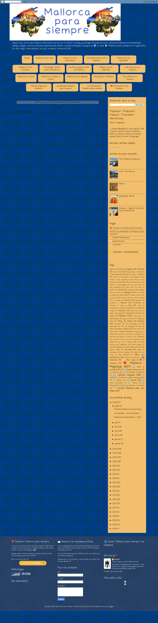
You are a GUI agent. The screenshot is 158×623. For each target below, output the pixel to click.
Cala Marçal (135, 280)
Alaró (111, 269)
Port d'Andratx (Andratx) (129, 159)
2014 (114, 495)
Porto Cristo (136, 329)
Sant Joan (132, 342)
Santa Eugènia (137, 345)
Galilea (122, 306)
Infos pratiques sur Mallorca (39, 87)
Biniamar (141, 272)
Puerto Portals (125, 331)
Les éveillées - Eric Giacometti (126, 413)
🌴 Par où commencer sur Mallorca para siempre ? (127, 232)
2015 (114, 491)
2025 (114, 449)
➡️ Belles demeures (132, 369)
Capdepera (127, 292)
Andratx (141, 269)
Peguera (124, 319)
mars (117, 435)
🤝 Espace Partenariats (120, 237)
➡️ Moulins (117, 380)
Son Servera (124, 355)
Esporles (138, 300)
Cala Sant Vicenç (136, 285)
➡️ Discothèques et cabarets (133, 372)
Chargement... (115, 147)
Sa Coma (125, 339)
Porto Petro (113, 332)
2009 (115, 516)
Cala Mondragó (134, 282)
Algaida (130, 269)
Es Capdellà (117, 300)
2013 (114, 499)
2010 (114, 512)
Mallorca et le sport (26, 76)
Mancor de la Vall (136, 311)
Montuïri (139, 313)
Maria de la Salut (116, 313)
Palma (122, 183)
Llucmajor (138, 308)
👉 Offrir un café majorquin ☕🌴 (32, 563)
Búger (134, 274)
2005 (114, 524)
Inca (130, 305)
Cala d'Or (129, 287)
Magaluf (112, 311)
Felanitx (124, 303)
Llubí (129, 308)
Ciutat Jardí (140, 293)
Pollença (141, 321)
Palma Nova (137, 316)
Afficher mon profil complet (113, 571)
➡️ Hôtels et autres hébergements (131, 377)
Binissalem (116, 274)
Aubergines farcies (127, 196)
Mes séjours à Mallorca (104, 76)
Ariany (115, 272)
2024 (114, 453)
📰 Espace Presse (117, 241)
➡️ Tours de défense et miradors (131, 385)
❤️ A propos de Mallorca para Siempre (126, 228)
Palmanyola (114, 318)
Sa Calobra (115, 339)
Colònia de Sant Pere (137, 295)
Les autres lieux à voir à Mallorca (97, 59)
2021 (114, 466)
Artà (122, 272)
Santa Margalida (116, 347)
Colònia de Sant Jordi (120, 295)
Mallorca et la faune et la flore (50, 78)
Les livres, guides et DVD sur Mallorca (79, 68)
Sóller (137, 354)
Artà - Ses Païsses (127, 171)
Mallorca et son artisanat (25, 68)
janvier (118, 443)
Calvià (120, 290)
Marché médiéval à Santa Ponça (128, 409)
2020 (114, 470)
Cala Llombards (122, 280)
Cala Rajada (122, 285)
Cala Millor (122, 282)
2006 (115, 520)
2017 (114, 482)
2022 (114, 461)
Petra (132, 318)
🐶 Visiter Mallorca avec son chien (127, 390)
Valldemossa (115, 357)
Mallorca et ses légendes (77, 76)
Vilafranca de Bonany (132, 357)
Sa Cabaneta (139, 336)
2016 (114, 486)
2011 (114, 507)
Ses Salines (125, 352)
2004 (114, 528)
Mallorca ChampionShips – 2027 (127, 417)
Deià (142, 298)
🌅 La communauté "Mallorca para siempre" (92, 87)
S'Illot (129, 337)
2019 (114, 474)
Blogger (110, 606)
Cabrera (141, 274)
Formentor (137, 303)
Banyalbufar (131, 272)
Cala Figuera (135, 277)
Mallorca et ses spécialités (123, 59)
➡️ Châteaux (114, 372)
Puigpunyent (138, 332)
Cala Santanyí (115, 287)
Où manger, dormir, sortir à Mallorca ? (52, 68)
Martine (116, 559)
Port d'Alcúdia (131, 324)
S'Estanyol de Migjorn (117, 337)
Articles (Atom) (26, 112)
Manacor (122, 310)
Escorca (127, 300)
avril (117, 431)
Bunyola (126, 274)
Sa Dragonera (134, 339)
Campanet (131, 290)
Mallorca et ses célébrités (105, 68)
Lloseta (122, 308)
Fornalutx (113, 306)
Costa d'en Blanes (126, 298)
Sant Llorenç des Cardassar (127, 343)
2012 (114, 503)
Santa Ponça (115, 349)
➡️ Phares (132, 383)
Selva (139, 349)
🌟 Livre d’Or (115, 245)
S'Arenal (121, 334)
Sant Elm (121, 342)
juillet (117, 406)
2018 (114, 478)
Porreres (117, 324)
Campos (141, 290)
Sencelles (113, 352)
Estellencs (113, 303)
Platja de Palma (125, 321)
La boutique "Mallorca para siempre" (66, 87)
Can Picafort (116, 293)
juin (116, 422)
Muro (112, 316)
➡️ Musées (132, 380)
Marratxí (129, 313)
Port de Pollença (127, 326)
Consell (114, 298)
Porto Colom (123, 329)
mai (117, 427)
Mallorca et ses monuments (69, 59)
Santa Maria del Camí (133, 347)
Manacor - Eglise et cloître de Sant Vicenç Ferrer (131, 209)
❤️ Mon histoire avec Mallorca (119, 87)
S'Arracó (129, 334)
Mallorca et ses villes (44, 58)
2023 (114, 457)
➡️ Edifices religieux (124, 375)
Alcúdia (119, 269)
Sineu (136, 352)
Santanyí (128, 349)
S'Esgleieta (138, 334)
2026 (114, 402)
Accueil (27, 58)
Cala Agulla (124, 277)
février (118, 439)
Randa (112, 334)
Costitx (136, 298)
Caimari (115, 277)
